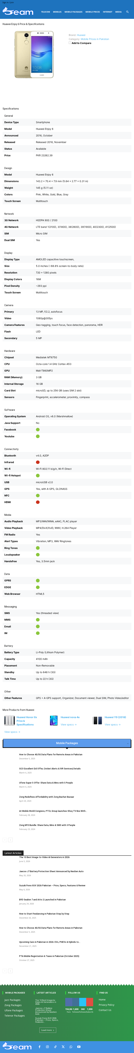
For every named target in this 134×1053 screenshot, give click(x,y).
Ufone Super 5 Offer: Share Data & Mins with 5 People (46, 783)
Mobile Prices (92, 11)
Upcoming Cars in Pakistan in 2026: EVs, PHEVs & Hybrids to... (49, 942)
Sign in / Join (8, 2)
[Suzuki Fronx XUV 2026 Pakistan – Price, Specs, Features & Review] (10, 889)
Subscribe (91, 999)
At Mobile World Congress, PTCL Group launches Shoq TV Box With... (53, 811)
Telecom (45, 11)
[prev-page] (5, 840)
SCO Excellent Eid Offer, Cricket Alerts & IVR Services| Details (50, 768)
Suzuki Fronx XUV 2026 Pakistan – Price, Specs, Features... (46, 1020)
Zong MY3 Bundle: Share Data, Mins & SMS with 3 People (47, 825)
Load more (46, 1030)
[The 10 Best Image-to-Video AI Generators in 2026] (10, 860)
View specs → (12, 731)
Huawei (30, 710)
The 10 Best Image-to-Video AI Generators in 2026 (44, 857)
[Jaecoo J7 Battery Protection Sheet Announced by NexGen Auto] (10, 875)
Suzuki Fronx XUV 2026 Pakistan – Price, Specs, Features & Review (52, 885)
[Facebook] (39, 1047)
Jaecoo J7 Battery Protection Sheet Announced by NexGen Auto (51, 871)
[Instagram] (47, 1047)
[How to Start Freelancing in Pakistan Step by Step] (10, 917)
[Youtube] (79, 1047)
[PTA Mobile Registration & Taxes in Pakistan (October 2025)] (10, 959)
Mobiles (57, 11)
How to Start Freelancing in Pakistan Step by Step (44, 914)
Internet (107, 11)
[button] (127, 12)
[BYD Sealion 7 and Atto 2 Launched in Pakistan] (10, 903)
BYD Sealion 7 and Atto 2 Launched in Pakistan (42, 899)
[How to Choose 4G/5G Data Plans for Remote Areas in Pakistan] (10, 931)
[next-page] (10, 840)
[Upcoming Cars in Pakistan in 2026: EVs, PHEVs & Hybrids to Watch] (10, 945)
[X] (63, 1047)
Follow (76, 999)
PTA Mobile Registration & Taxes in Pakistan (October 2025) (49, 956)
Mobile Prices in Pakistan (95, 39)
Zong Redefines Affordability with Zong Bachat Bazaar (46, 797)
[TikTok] (55, 1047)
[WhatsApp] (71, 1047)
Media (118, 11)
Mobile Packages (73, 11)
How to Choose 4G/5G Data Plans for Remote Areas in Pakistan (50, 754)
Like (69, 999)
